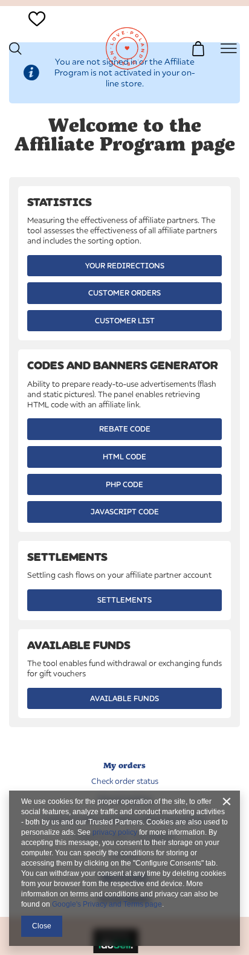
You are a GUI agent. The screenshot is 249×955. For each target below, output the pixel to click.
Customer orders (124, 292)
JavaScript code (125, 511)
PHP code (124, 484)
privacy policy (114, 832)
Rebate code (124, 428)
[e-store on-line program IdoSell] (115, 950)
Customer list (125, 320)
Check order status (124, 781)
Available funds (124, 698)
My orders (124, 765)
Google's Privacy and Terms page (107, 904)
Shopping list (36, 34)
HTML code (124, 456)
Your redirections (124, 265)
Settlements (124, 599)
